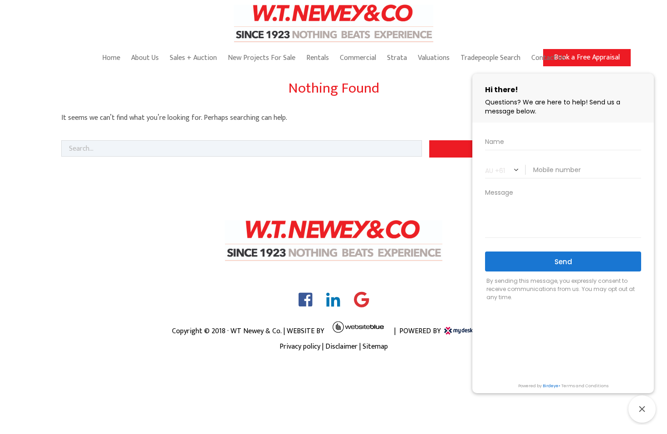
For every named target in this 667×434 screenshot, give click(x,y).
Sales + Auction (193, 58)
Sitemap (375, 346)
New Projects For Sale (261, 58)
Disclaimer (341, 346)
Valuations (434, 58)
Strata (397, 58)
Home (111, 58)
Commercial (358, 58)
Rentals (317, 58)
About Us (145, 58)
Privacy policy (300, 346)
